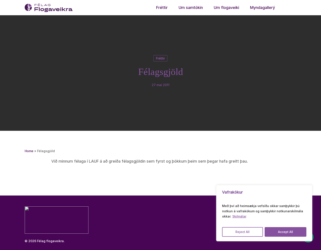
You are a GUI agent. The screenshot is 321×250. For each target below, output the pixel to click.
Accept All (285, 232)
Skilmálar (239, 216)
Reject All (242, 232)
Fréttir (160, 58)
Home (29, 151)
